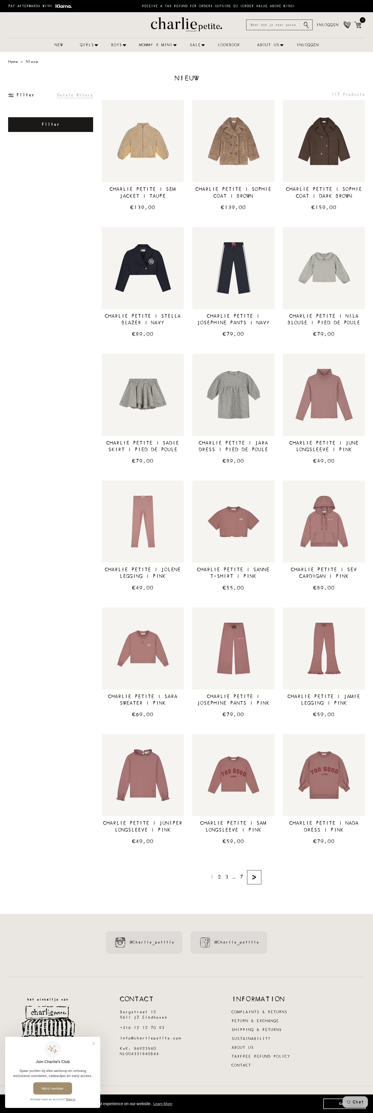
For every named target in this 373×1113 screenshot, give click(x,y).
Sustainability (250, 1038)
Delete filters (75, 95)
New (59, 45)
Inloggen (327, 25)
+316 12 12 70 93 (142, 1028)
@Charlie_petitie (152, 942)
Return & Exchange (255, 1021)
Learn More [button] (162, 1104)
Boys (116, 45)
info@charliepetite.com (150, 1038)
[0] (357, 24)
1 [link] (212, 877)
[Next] (254, 877)
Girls (87, 45)
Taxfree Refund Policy (260, 1056)
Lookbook (229, 45)
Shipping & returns (256, 1030)
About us (268, 45)
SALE (195, 45)
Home (13, 61)
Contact (241, 1065)
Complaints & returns (259, 1012)
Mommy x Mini (156, 45)
